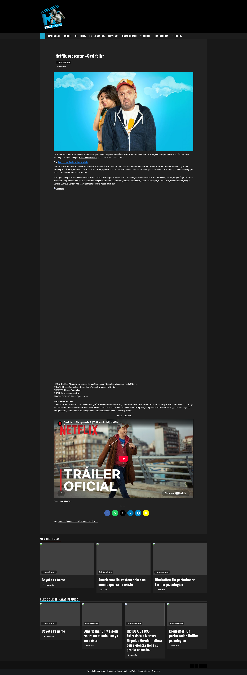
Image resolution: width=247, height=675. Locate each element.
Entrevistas (97, 36)
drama (69, 521)
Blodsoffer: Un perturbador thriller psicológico (175, 582)
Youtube (145, 36)
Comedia (62, 521)
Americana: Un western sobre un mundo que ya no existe (122, 582)
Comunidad (53, 36)
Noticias (80, 36)
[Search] (205, 36)
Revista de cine (86, 521)
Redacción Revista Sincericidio (73, 162)
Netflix (76, 521)
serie (95, 521)
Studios (177, 36)
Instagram (161, 36)
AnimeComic (129, 36)
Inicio (67, 36)
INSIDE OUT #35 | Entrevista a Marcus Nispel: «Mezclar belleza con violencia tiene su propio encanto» (144, 640)
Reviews (113, 36)
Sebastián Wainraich (88, 157)
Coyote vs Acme (53, 579)
